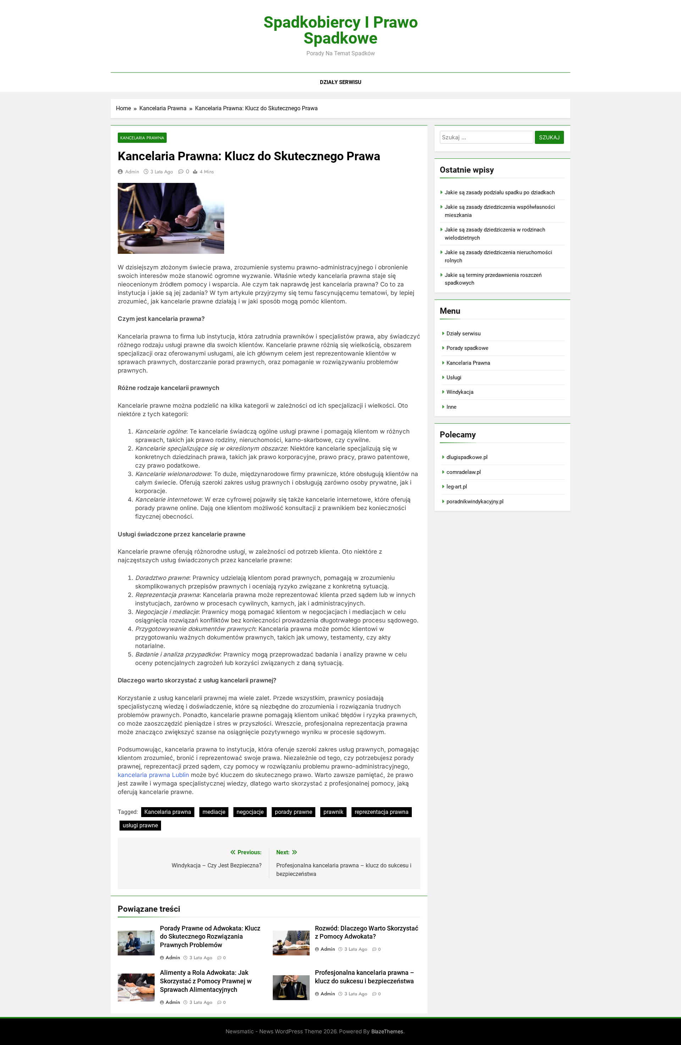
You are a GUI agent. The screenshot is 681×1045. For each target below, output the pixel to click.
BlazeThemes (387, 1031)
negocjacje (250, 812)
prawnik (333, 812)
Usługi (454, 377)
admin (132, 171)
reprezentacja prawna (382, 812)
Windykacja (460, 392)
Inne (451, 407)
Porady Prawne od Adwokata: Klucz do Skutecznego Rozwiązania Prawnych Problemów (210, 937)
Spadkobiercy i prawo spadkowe (341, 30)
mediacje (214, 812)
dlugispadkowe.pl (467, 457)
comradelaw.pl (464, 472)
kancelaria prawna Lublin (153, 774)
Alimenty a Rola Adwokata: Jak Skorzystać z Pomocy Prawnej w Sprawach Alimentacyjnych (205, 981)
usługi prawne (140, 825)
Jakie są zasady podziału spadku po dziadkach (500, 192)
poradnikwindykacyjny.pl (475, 501)
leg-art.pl (457, 487)
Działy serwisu (340, 82)
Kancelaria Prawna (142, 138)
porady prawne (293, 812)
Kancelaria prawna (167, 812)
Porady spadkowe (467, 348)
